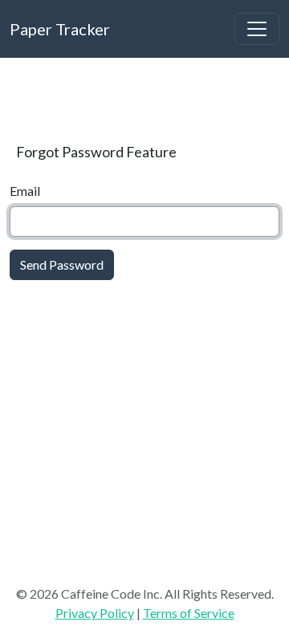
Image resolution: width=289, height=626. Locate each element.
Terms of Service (188, 612)
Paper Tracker (60, 29)
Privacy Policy (94, 612)
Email (25, 190)
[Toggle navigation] (256, 29)
